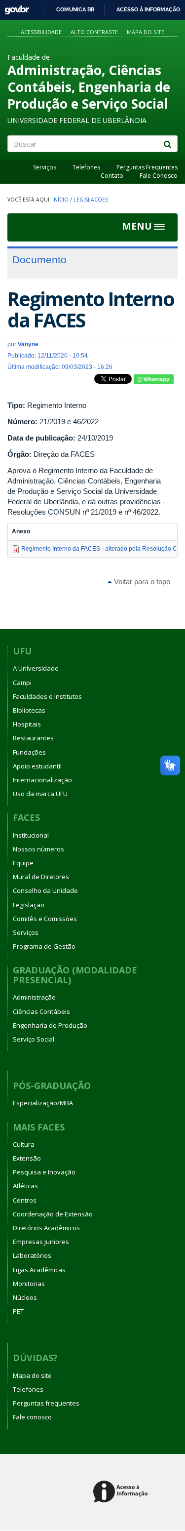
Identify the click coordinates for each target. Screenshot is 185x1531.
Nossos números (38, 849)
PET (18, 1311)
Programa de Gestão (44, 946)
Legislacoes (91, 199)
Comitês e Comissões (45, 918)
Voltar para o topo (141, 581)
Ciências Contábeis (41, 1011)
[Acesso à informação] (122, 1492)
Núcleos (25, 1297)
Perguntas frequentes (46, 1403)
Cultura (24, 1144)
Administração (34, 997)
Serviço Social (33, 1039)
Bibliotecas (29, 710)
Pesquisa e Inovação (44, 1172)
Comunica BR (75, 9)
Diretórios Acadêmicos (46, 1227)
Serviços (44, 167)
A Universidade (36, 668)
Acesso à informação (148, 9)
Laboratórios (32, 1255)
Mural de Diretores (41, 876)
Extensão (27, 1158)
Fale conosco (32, 1416)
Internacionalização (42, 779)
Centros (25, 1200)
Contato (112, 175)
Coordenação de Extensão (53, 1213)
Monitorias (29, 1283)
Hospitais (27, 724)
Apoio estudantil (37, 766)
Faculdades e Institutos (47, 696)
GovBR (13, 7)
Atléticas (25, 1185)
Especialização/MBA (43, 1102)
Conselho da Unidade (45, 890)
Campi (22, 682)
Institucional (31, 835)
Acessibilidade (41, 32)
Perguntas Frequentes (147, 167)
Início (60, 199)
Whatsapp (156, 379)
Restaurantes (33, 737)
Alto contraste (94, 32)
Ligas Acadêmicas (39, 1269)
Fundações (29, 752)
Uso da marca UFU (40, 793)
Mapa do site (145, 32)
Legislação (28, 904)
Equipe (23, 862)
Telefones (86, 167)
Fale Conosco (159, 175)
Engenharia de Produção (50, 1025)
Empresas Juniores (41, 1241)
